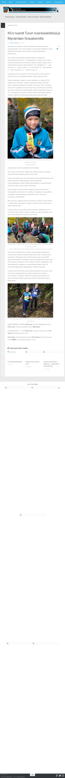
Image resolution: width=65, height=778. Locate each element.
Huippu (32, 2)
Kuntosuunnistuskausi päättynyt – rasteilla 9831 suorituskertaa (51, 364)
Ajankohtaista (12, 25)
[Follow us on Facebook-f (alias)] (57, 775)
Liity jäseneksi (59, 2)
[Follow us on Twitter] (60, 775)
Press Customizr (21, 777)
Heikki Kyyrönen (14, 43)
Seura (10, 2)
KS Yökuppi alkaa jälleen (15, 362)
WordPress (9, 777)
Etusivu (4, 2)
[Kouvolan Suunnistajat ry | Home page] (32, 10)
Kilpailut (48, 2)
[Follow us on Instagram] (63, 775)
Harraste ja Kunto (21, 2)
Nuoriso (40, 2)
